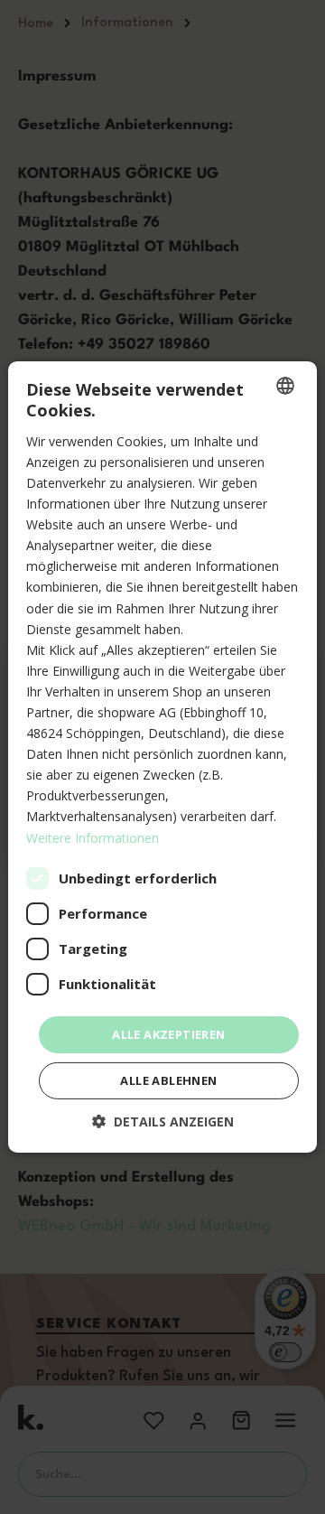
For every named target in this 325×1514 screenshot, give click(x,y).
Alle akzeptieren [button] (168, 1034)
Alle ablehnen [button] (168, 1080)
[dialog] (162, 757)
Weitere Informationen (92, 837)
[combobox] (285, 386)
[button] (163, 1121)
